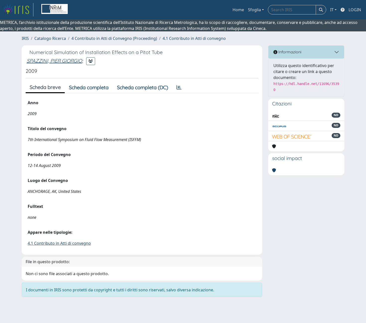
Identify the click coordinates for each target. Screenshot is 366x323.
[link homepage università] (54, 9)
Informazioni (289, 51)
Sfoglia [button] (254, 9)
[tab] (179, 87)
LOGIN (355, 9)
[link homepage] (18, 9)
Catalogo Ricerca (50, 38)
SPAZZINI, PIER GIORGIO (54, 61)
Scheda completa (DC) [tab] (142, 87)
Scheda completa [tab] (89, 87)
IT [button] (332, 9)
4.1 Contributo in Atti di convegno (194, 38)
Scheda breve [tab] (45, 87)
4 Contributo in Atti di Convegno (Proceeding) (114, 38)
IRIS (25, 38)
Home (238, 9)
